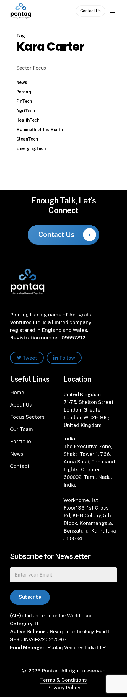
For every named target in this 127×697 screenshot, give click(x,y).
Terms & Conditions (63, 680)
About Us (21, 405)
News (21, 82)
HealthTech (28, 120)
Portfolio (20, 441)
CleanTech (27, 139)
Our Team (21, 429)
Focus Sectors (27, 417)
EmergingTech (31, 148)
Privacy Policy (63, 688)
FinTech (24, 101)
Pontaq (23, 91)
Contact (20, 466)
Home (17, 392)
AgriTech (25, 110)
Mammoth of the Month (39, 129)
